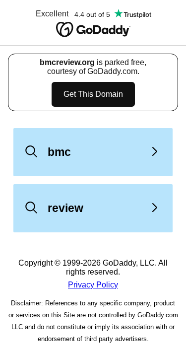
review (65, 208)
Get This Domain (93, 94)
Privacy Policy (93, 285)
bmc (59, 151)
